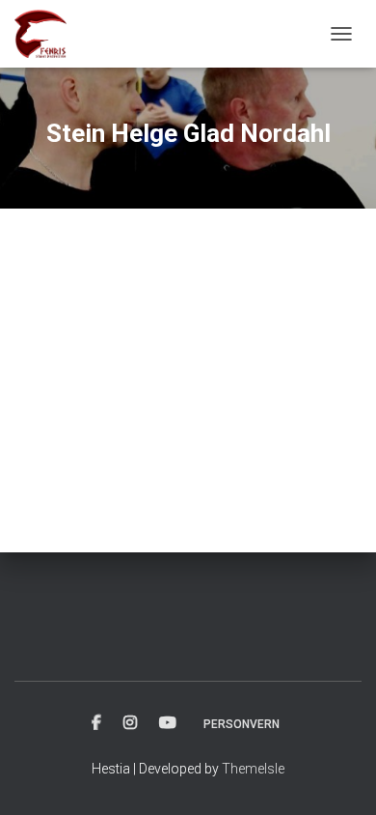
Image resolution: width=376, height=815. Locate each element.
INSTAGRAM (130, 723)
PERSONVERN (241, 724)
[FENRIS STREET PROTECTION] (47, 34)
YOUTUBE (167, 723)
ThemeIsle (253, 768)
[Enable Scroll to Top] (338, 776)
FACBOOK (96, 723)
